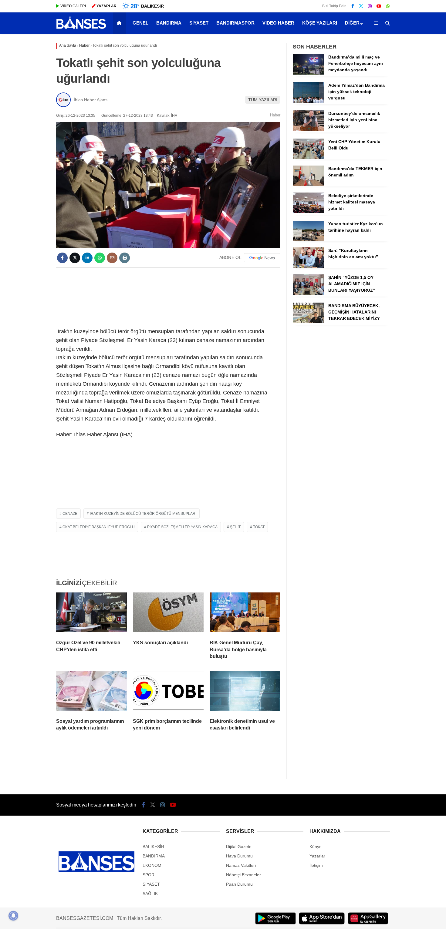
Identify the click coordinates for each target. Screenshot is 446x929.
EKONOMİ (153, 865)
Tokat (259, 527)
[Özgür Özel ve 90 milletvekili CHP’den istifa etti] (91, 613)
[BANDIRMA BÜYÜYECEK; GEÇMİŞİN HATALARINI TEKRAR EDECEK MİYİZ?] (308, 321)
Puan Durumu (239, 884)
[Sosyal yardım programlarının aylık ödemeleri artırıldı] (91, 692)
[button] (120, 23)
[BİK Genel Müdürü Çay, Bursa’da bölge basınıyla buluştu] (245, 613)
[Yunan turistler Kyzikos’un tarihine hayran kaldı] (308, 239)
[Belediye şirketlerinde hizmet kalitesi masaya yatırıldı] (308, 211)
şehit (235, 527)
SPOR (148, 874)
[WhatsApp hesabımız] (388, 6)
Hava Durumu (239, 856)
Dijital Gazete (239, 846)
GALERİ (73, 6)
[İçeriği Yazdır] (124, 258)
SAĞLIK (150, 893)
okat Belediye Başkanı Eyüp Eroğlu (99, 527)
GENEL (140, 22)
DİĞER (352, 22)
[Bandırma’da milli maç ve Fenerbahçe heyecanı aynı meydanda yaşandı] (308, 73)
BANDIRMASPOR (235, 22)
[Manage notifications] (13, 916)
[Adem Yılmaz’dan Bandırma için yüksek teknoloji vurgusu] (308, 101)
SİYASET (198, 22)
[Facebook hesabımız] (352, 6)
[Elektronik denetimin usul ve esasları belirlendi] (245, 692)
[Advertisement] (168, 296)
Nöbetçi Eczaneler (243, 874)
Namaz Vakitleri (241, 865)
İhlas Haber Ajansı (91, 99)
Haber (275, 115)
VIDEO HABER (278, 22)
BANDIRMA (168, 22)
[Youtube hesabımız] (379, 6)
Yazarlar (317, 856)
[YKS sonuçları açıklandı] (168, 613)
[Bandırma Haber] (81, 28)
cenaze (70, 513)
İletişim (316, 865)
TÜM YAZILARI (262, 99)
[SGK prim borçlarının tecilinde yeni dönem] (168, 692)
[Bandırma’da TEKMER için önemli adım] (308, 184)
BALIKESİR (153, 846)
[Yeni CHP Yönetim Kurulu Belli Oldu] (308, 157)
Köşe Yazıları (319, 22)
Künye (315, 846)
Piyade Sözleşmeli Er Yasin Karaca (182, 527)
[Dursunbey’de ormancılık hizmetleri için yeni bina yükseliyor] (308, 129)
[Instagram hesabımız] (370, 6)
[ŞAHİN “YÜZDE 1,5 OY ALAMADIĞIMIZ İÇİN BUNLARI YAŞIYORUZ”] (308, 293)
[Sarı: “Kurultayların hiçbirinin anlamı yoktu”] (308, 266)
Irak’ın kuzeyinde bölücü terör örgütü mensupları (143, 513)
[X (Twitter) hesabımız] (361, 6)
